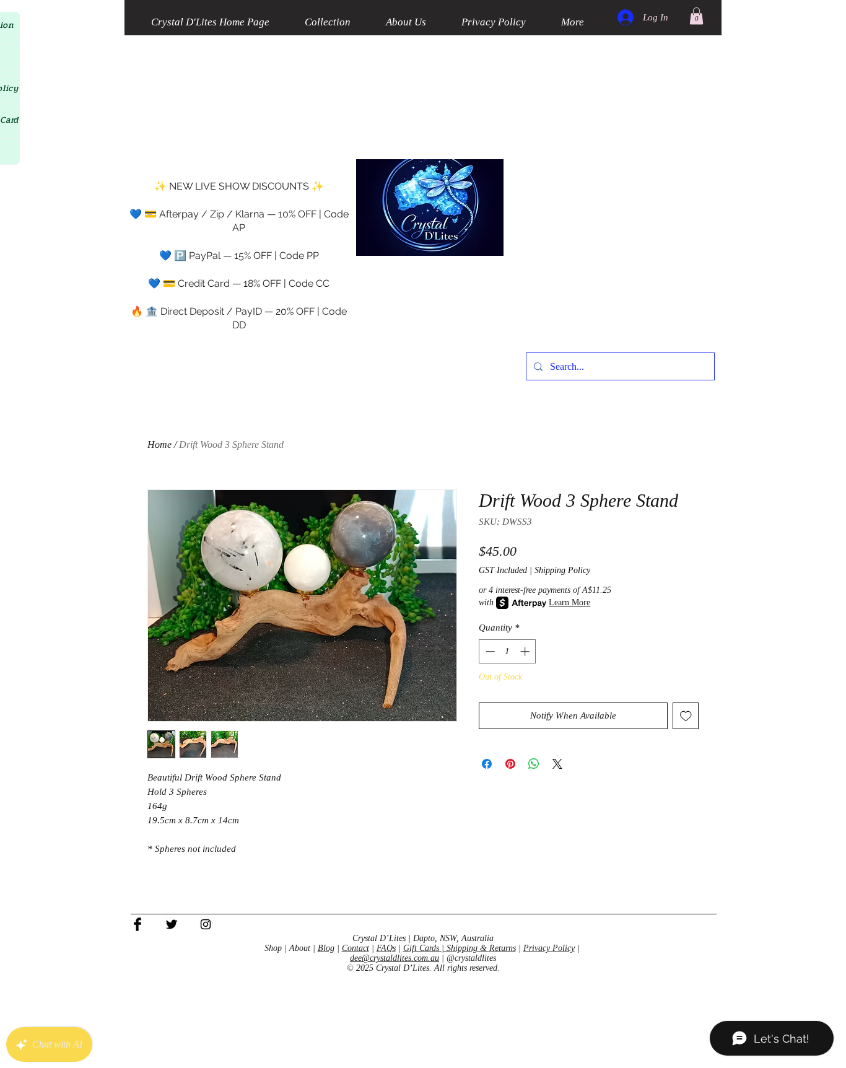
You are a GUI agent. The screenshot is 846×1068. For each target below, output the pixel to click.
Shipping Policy (562, 570)
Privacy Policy (549, 948)
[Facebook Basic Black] (137, 924)
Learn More (569, 602)
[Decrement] (489, 651)
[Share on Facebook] (486, 763)
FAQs (386, 948)
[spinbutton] (507, 651)
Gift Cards (422, 948)
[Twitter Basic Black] (171, 924)
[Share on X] (557, 763)
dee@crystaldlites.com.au (394, 958)
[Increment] (526, 651)
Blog (326, 948)
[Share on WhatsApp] (533, 763)
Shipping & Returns (481, 948)
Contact (355, 948)
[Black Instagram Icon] (205, 924)
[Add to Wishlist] (686, 716)
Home (159, 444)
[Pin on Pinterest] (510, 763)
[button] (696, 15)
